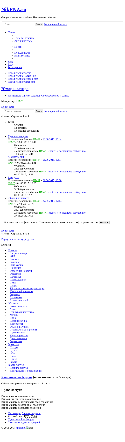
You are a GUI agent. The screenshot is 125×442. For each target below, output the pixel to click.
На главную (14, 413)
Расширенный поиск (55, 24)
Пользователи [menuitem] (22, 52)
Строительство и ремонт (23, 329)
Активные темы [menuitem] (23, 41)
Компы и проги (18, 306)
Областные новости (21, 270)
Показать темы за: (14, 222)
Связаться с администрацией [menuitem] (24, 422)
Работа (13, 362)
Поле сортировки (49, 222)
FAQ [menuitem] (10, 61)
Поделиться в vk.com (19, 73)
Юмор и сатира (14, 89)
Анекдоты (13, 177)
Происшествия (18, 279)
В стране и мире (19, 253)
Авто (12, 309)
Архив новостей (19, 300)
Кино (13, 317)
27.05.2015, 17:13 (52, 201)
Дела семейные (18, 338)
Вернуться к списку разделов (17, 239)
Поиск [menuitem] (17, 46)
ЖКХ (13, 256)
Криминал (15, 267)
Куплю (13, 350)
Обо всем (13, 303)
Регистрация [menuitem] (15, 67)
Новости (12, 250)
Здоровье (15, 262)
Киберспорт (16, 323)
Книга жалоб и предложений (26, 370)
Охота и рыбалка (19, 326)
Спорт (13, 285)
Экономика (16, 297)
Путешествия (17, 332)
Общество (15, 273)
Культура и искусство (22, 312)
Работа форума (16, 364)
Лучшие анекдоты (18, 136)
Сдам (13, 356)
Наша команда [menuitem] (22, 55)
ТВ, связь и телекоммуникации (27, 288)
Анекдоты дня (16, 156)
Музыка (14, 314)
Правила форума (19, 367)
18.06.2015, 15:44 (52, 139)
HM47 (19, 101)
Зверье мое (16, 341)
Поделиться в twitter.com (21, 81)
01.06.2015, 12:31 (52, 159)
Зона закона (16, 265)
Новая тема (7, 106)
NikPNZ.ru (13, 9)
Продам (14, 347)
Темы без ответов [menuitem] (24, 38)
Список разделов (31, 413)
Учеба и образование (21, 291)
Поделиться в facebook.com (23, 78)
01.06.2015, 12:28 (52, 180)
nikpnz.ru (21, 427)
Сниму (13, 359)
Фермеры (15, 294)
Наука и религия (19, 335)
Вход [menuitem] (10, 64)
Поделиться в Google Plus (22, 75)
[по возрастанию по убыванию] (88, 222)
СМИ (13, 282)
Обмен (13, 353)
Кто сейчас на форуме (16, 377)
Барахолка (13, 344)
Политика (15, 276)
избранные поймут (18, 198)
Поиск (39, 24)
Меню (11, 32)
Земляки (14, 259)
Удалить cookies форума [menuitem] (21, 419)
